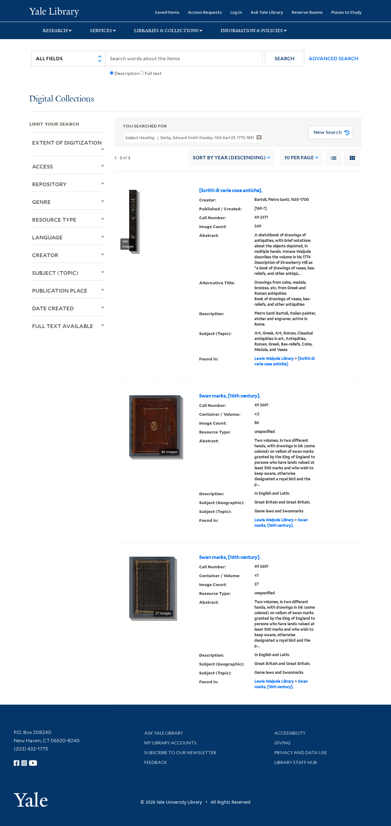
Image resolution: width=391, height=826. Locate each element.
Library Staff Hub (295, 762)
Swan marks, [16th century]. (229, 396)
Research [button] (55, 31)
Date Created (53, 308)
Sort (229, 157)
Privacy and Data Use (300, 752)
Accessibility (289, 733)
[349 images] (133, 219)
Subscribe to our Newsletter (180, 752)
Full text (153, 73)
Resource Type (54, 219)
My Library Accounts (170, 742)
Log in (236, 12)
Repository (49, 184)
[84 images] (154, 425)
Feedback (155, 762)
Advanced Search (333, 58)
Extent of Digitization (67, 142)
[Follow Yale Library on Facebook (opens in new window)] (16, 763)
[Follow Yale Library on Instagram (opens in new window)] (24, 763)
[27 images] (151, 586)
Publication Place (59, 290)
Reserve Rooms (307, 12)
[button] (284, 58)
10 (299, 157)
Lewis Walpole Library (274, 358)
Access (42, 166)
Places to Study (346, 12)
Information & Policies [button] (252, 31)
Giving (282, 742)
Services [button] (101, 31)
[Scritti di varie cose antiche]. (230, 190)
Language (47, 237)
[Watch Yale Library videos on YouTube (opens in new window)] (33, 763)
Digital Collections (61, 99)
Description (127, 73)
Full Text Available (62, 326)
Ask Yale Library (266, 12)
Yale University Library (54, 11)
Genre (41, 201)
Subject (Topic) (55, 272)
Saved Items (167, 12)
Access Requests (205, 12)
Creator (45, 255)
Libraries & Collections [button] (166, 31)
